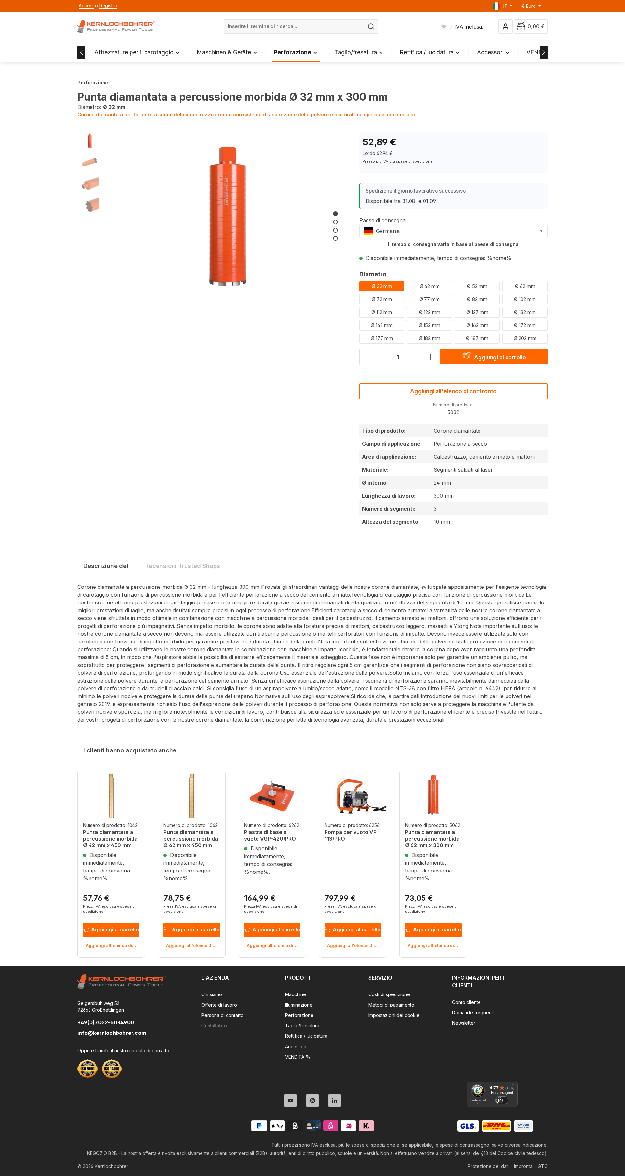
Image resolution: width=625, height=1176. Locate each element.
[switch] (501, 1100)
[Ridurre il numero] (366, 357)
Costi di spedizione (389, 994)
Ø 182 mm (429, 338)
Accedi (86, 5)
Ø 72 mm (382, 299)
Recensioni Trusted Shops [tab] (182, 565)
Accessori (295, 1046)
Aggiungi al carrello (115, 929)
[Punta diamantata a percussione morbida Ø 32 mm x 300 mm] (227, 221)
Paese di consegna (382, 220)
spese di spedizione (373, 1145)
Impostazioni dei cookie (394, 1015)
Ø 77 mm (429, 299)
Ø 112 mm (381, 312)
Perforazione (299, 1015)
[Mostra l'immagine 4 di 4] (335, 238)
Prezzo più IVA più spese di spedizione (398, 161)
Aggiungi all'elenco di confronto (453, 391)
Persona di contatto (222, 1015)
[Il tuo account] (505, 26)
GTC (543, 1166)
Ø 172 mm (525, 325)
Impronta (523, 1166)
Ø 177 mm (382, 338)
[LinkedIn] (334, 1100)
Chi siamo (211, 994)
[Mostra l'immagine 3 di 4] (335, 230)
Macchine (295, 994)
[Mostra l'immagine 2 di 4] (335, 222)
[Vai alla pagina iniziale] (116, 26)
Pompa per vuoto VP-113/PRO (352, 835)
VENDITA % (297, 1057)
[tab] (105, 566)
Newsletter (463, 1023)
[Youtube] (290, 1100)
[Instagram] (312, 1100)
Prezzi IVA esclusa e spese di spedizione (109, 909)
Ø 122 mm (429, 312)
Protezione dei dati (488, 1166)
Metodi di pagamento (391, 1004)
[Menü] (514, 1085)
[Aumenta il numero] (431, 357)
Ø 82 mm (477, 299)
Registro (108, 5)
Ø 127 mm (477, 312)
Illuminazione (298, 1004)
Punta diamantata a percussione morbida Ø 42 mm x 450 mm (110, 838)
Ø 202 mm (525, 338)
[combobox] (294, 26)
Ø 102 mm (525, 299)
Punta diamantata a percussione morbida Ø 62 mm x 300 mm (432, 838)
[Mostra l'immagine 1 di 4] (335, 213)
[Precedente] (81, 52)
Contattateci (214, 1025)
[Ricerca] (371, 26)
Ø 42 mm (430, 286)
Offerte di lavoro (219, 1004)
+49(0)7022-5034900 (105, 1022)
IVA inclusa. (462, 26)
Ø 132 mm (525, 312)
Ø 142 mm (382, 325)
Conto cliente (466, 1002)
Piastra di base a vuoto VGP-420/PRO (270, 835)
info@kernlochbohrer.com (111, 1033)
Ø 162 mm (477, 325)
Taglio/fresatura (302, 1025)
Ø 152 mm (429, 325)
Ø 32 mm (382, 286)
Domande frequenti (473, 1012)
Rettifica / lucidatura (306, 1036)
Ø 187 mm (477, 338)
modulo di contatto (149, 1050)
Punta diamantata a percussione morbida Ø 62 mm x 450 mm (190, 838)
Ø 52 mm (477, 286)
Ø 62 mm (525, 286)
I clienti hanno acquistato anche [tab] (129, 750)
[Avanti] (544, 52)
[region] (212, 221)
